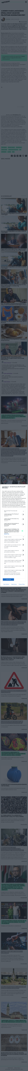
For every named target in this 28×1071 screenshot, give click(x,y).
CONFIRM (8, 579)
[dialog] (14, 535)
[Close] (25, 487)
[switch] (23, 514)
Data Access (14, 584)
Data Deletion (6, 584)
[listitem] (14, 511)
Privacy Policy (22, 584)
